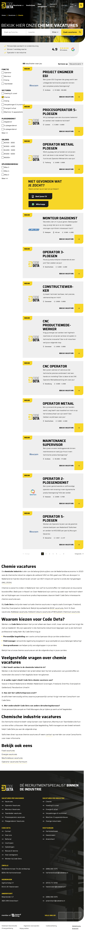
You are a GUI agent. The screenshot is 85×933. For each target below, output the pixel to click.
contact (49, 734)
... (60, 554)
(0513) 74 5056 (52, 883)
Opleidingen (9, 847)
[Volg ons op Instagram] (77, 915)
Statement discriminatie (9, 926)
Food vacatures (8, 750)
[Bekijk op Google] (73, 49)
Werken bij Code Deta (13, 858)
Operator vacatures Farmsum (14, 761)
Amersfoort (50, 839)
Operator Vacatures (12, 805)
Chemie (49, 801)
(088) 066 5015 (52, 869)
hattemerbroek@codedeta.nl (57, 873)
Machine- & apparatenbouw (57, 817)
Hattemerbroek (52, 831)
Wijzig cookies (24, 928)
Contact (64, 5)
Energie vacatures (9, 754)
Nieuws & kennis (53, 5)
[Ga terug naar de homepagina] (7, 5)
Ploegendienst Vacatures (14, 821)
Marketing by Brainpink (76, 927)
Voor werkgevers (42, 5)
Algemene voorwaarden (31, 926)
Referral (8, 839)
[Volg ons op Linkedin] (69, 915)
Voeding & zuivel (52, 805)
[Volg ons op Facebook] (62, 915)
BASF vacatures (56, 608)
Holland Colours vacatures (39, 611)
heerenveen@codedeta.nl (55, 887)
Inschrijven (30, 5)
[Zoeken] (81, 5)
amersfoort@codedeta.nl (55, 901)
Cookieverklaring (51, 926)
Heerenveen (50, 835)
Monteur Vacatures (12, 809)
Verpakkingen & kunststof (56, 813)
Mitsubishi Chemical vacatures (66, 611)
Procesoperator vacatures (15, 817)
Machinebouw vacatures (12, 758)
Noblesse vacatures (19, 611)
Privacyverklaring (7, 928)
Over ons (72, 5)
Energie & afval (52, 809)
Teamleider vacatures (13, 813)
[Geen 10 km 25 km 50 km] (55, 32)
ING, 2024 (6, 582)
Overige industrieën (53, 821)
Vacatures (17, 5)
